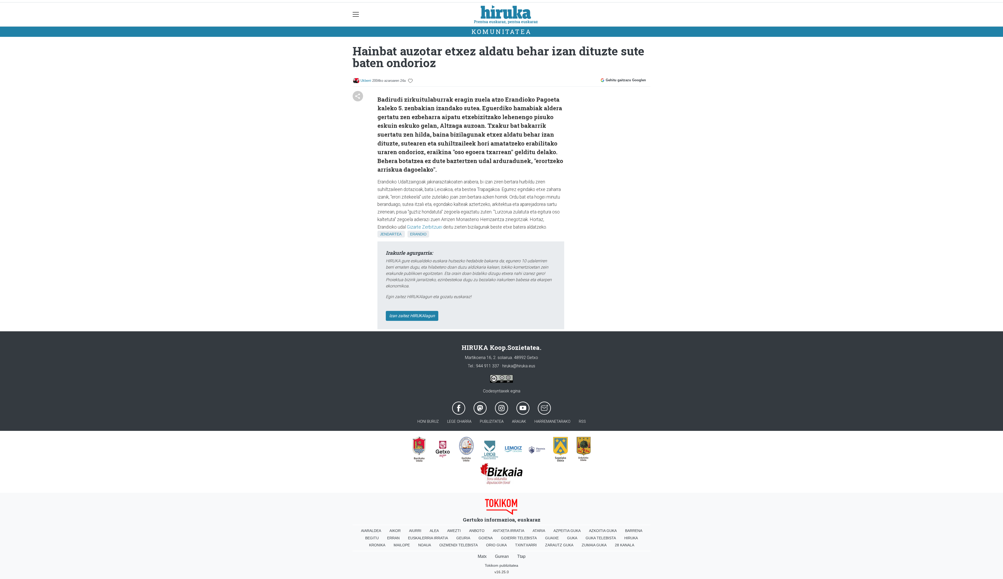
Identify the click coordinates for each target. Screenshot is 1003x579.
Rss (582, 421)
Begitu (372, 538)
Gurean (502, 556)
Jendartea (390, 234)
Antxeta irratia (508, 531)
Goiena (486, 538)
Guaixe (552, 538)
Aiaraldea (371, 531)
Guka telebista (601, 538)
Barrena (633, 531)
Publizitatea (492, 421)
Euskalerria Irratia (428, 538)
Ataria (539, 531)
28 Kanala (624, 545)
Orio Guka (496, 545)
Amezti (454, 531)
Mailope (402, 545)
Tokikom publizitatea (501, 565)
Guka (572, 538)
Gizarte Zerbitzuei (424, 227)
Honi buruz (428, 421)
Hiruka (631, 538)
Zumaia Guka (594, 545)
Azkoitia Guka (603, 531)
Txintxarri (526, 545)
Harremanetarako (552, 421)
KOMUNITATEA (501, 31)
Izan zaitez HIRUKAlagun (412, 315)
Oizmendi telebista (458, 545)
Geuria (463, 538)
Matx (482, 556)
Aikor (395, 531)
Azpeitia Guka (567, 531)
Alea (434, 531)
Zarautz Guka (559, 545)
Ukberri (365, 81)
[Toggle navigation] (355, 14)
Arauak (519, 421)
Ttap (521, 556)
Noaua (424, 545)
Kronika (377, 545)
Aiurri (415, 531)
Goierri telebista (519, 538)
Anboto (477, 531)
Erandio (418, 234)
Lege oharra (459, 421)
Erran (393, 538)
